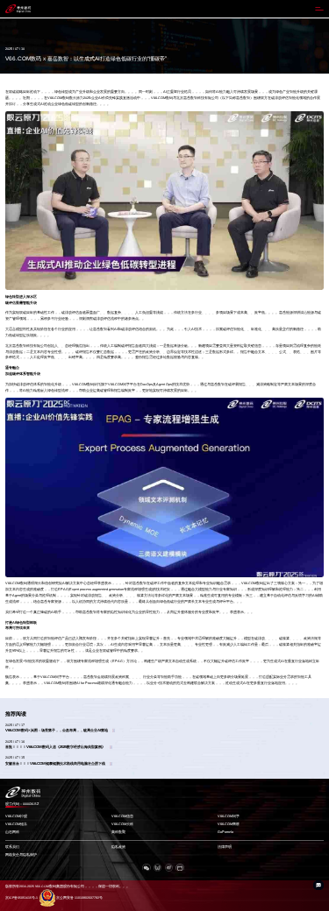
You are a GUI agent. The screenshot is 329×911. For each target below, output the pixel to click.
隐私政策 (118, 847)
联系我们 (12, 847)
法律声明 (225, 847)
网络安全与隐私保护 (21, 855)
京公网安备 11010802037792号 (79, 898)
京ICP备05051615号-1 (21, 898)
